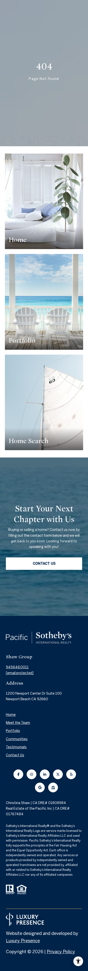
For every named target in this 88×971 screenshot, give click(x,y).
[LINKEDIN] (45, 774)
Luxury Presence (23, 940)
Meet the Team (18, 723)
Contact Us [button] (44, 563)
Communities (17, 739)
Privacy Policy (61, 951)
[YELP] (71, 774)
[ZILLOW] (53, 787)
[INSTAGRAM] (31, 774)
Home (11, 715)
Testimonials (16, 747)
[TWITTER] (58, 774)
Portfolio (13, 731)
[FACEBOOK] (18, 774)
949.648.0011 (17, 667)
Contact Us (15, 755)
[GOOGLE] (40, 787)
